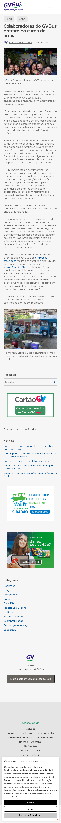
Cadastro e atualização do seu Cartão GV (30, 733)
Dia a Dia (9, 603)
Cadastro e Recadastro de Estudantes (30, 737)
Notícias (8, 612)
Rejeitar (30, 809)
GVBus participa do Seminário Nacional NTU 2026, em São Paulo (30, 455)
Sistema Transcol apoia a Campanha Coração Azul (30, 474)
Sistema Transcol (13, 616)
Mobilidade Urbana (15, 607)
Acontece (9, 585)
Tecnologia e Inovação (17, 625)
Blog (9, 19)
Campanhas (11, 594)
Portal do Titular (30, 750)
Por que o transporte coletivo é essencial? (28, 461)
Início (7, 80)
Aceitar (30, 802)
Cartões (30, 728)
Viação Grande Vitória (16, 267)
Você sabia (10, 629)
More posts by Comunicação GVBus (30, 679)
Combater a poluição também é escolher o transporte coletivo (29, 447)
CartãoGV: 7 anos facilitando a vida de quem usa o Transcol (29, 467)
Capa (22, 19)
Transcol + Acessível (30, 741)
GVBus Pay (30, 746)
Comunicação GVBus (20, 42)
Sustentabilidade (13, 620)
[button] (56, 7)
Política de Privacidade (30, 815)
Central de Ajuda (30, 754)
